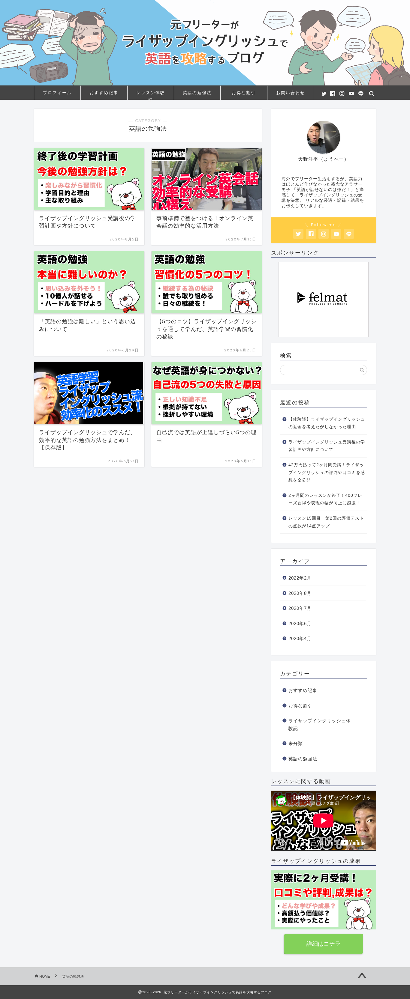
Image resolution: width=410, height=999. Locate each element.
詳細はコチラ (323, 944)
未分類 (295, 743)
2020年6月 (300, 623)
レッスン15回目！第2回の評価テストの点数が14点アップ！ (326, 522)
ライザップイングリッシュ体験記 (319, 724)
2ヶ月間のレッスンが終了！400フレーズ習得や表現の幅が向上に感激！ (325, 499)
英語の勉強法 (197, 92)
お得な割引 (244, 92)
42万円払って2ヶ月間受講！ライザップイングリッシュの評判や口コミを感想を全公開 (326, 472)
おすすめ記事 (103, 92)
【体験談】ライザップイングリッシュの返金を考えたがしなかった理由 (326, 423)
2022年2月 (300, 577)
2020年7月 (300, 608)
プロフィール (57, 92)
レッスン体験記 (150, 95)
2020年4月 (300, 638)
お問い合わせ (290, 92)
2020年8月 (300, 593)
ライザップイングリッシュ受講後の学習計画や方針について (326, 446)
